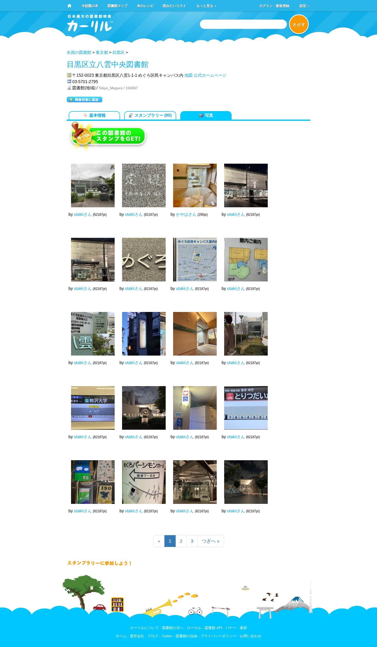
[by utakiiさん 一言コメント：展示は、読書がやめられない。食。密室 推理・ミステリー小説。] (141, 405)
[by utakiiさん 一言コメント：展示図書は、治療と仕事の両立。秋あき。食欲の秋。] (192, 479)
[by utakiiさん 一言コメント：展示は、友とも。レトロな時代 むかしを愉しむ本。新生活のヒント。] (141, 331)
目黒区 (118, 52)
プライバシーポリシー (218, 636)
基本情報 (97, 115)
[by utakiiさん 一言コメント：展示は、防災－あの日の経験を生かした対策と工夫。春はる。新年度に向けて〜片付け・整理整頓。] (243, 405)
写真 (209, 115)
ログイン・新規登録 (274, 5)
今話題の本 (90, 5)
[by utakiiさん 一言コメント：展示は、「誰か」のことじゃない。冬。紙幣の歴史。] (243, 331)
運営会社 (137, 636)
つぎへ (211, 541)
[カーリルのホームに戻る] (90, 31)
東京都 (102, 52)
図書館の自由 (186, 636)
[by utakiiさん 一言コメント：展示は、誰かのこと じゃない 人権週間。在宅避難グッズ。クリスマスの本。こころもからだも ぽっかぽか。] (90, 257)
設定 (305, 5)
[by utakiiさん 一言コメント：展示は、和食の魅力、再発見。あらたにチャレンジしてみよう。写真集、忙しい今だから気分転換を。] (90, 479)
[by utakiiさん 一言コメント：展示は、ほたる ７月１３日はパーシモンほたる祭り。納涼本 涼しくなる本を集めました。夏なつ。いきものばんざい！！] (243, 257)
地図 (188, 75)
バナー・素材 (236, 628)
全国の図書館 (79, 52)
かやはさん (186, 214)
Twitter (167, 636)
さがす (299, 24)
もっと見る (206, 5)
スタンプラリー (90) (153, 115)
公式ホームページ (210, 75)
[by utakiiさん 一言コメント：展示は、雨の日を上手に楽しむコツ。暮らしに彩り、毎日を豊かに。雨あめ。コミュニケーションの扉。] (90, 331)
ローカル (194, 628)
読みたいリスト (174, 5)
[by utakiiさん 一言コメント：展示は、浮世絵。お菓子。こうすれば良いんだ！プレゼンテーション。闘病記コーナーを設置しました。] (192, 331)
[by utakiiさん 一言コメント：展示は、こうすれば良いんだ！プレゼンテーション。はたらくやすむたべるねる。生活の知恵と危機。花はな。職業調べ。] (90, 183)
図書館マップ (117, 5)
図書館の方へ (173, 628)
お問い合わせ (250, 636)
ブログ (152, 636)
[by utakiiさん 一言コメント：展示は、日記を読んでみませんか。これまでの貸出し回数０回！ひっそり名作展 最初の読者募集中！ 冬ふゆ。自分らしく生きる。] (243, 183)
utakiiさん (83, 214)
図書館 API (213, 628)
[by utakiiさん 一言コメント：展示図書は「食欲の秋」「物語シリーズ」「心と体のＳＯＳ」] (243, 479)
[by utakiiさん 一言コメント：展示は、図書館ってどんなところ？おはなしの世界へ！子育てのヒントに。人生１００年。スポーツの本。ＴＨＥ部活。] (141, 479)
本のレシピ (145, 5)
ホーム (121, 636)
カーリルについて (144, 628)
